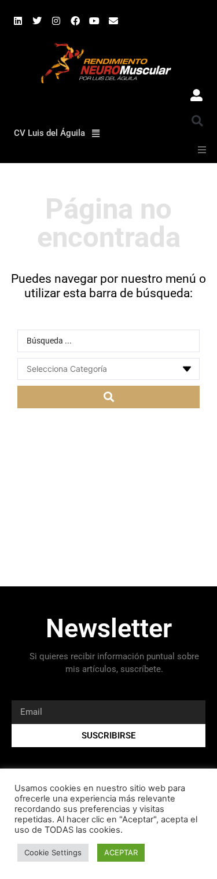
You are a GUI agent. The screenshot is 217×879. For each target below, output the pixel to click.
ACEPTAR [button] (121, 852)
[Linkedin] (18, 21)
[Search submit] (108, 397)
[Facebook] (75, 21)
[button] (197, 120)
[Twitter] (37, 21)
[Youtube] (94, 21)
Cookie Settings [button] (53, 852)
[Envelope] (113, 21)
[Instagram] (56, 21)
